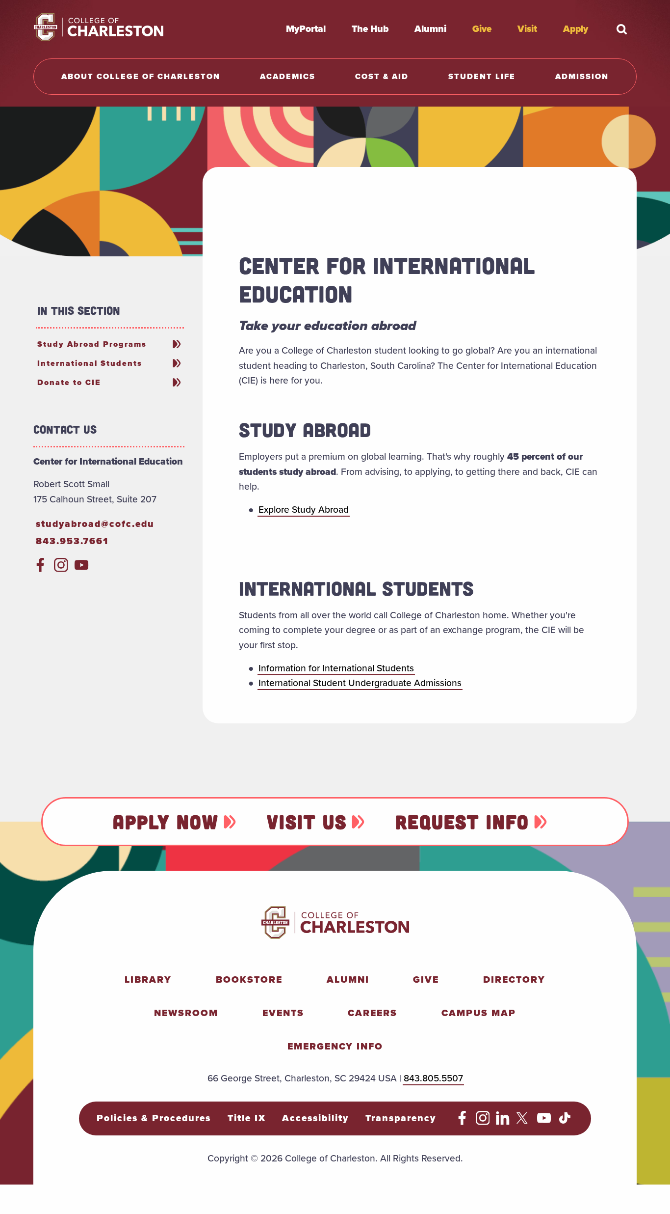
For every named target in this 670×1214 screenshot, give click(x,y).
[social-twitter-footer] (523, 1122)
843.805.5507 (433, 1078)
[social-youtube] (82, 569)
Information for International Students (336, 668)
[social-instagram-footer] (483, 1122)
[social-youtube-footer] (544, 1122)
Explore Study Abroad (303, 509)
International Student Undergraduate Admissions (360, 683)
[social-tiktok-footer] (565, 1122)
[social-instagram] (61, 569)
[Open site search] (622, 29)
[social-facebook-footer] (462, 1122)
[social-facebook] (40, 569)
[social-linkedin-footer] (503, 1122)
